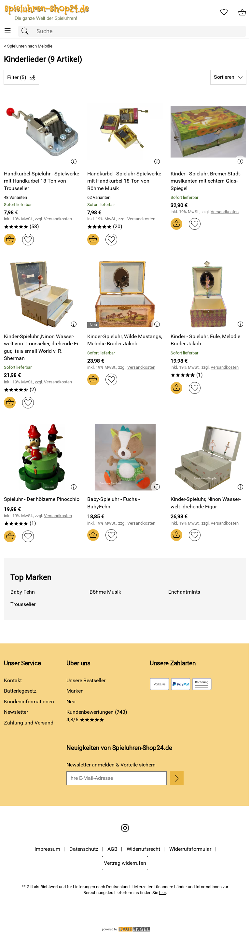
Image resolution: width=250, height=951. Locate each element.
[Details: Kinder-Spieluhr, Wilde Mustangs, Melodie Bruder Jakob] (94, 325)
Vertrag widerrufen (125, 863)
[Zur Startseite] (47, 12)
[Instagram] (125, 827)
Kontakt (13, 680)
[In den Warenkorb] (10, 239)
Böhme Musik (105, 592)
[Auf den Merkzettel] (28, 239)
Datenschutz (83, 849)
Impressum (47, 849)
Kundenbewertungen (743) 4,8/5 (96, 715)
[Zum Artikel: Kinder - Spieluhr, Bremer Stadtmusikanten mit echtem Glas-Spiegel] (208, 131)
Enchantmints (184, 592)
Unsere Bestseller (85, 680)
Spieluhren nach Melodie (29, 46)
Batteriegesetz (20, 691)
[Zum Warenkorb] (242, 12)
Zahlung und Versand (28, 723)
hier (162, 892)
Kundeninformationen (29, 701)
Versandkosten (58, 218)
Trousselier (22, 604)
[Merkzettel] (224, 12)
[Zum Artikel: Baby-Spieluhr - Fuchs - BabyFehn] (125, 457)
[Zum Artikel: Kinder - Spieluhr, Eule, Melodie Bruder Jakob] (208, 294)
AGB (112, 849)
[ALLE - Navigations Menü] (7, 30)
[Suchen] (26, 31)
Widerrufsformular (190, 849)
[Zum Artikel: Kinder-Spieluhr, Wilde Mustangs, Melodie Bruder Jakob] (125, 294)
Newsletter (16, 712)
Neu (71, 701)
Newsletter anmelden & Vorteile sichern (111, 765)
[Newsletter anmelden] (177, 778)
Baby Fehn (22, 592)
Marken (75, 691)
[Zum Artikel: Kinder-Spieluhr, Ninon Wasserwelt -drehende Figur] (208, 457)
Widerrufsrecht (143, 849)
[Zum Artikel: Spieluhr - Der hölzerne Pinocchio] (41, 457)
